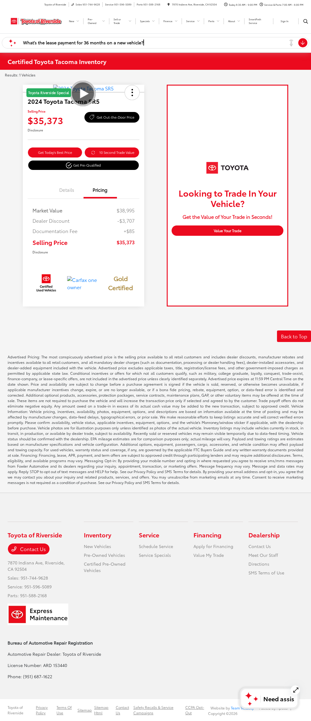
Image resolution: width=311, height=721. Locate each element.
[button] (83, 165)
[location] (168, 4)
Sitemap (84, 710)
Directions (258, 564)
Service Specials (155, 555)
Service (149, 534)
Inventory (97, 534)
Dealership (264, 534)
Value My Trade (208, 555)
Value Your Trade (227, 230)
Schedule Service (156, 546)
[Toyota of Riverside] (35, 20)
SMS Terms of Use (266, 573)
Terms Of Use (64, 710)
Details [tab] (66, 189)
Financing (207, 534)
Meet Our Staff (263, 555)
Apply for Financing (213, 546)
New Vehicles (97, 546)
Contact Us (32, 548)
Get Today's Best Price (55, 152)
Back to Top (294, 336)
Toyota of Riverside (15, 710)
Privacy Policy (42, 710)
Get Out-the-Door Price (115, 117)
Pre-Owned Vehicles (104, 555)
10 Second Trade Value (116, 152)
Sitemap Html (101, 710)
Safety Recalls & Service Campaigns (153, 710)
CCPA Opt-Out (194, 710)
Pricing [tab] (100, 189)
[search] (305, 21)
